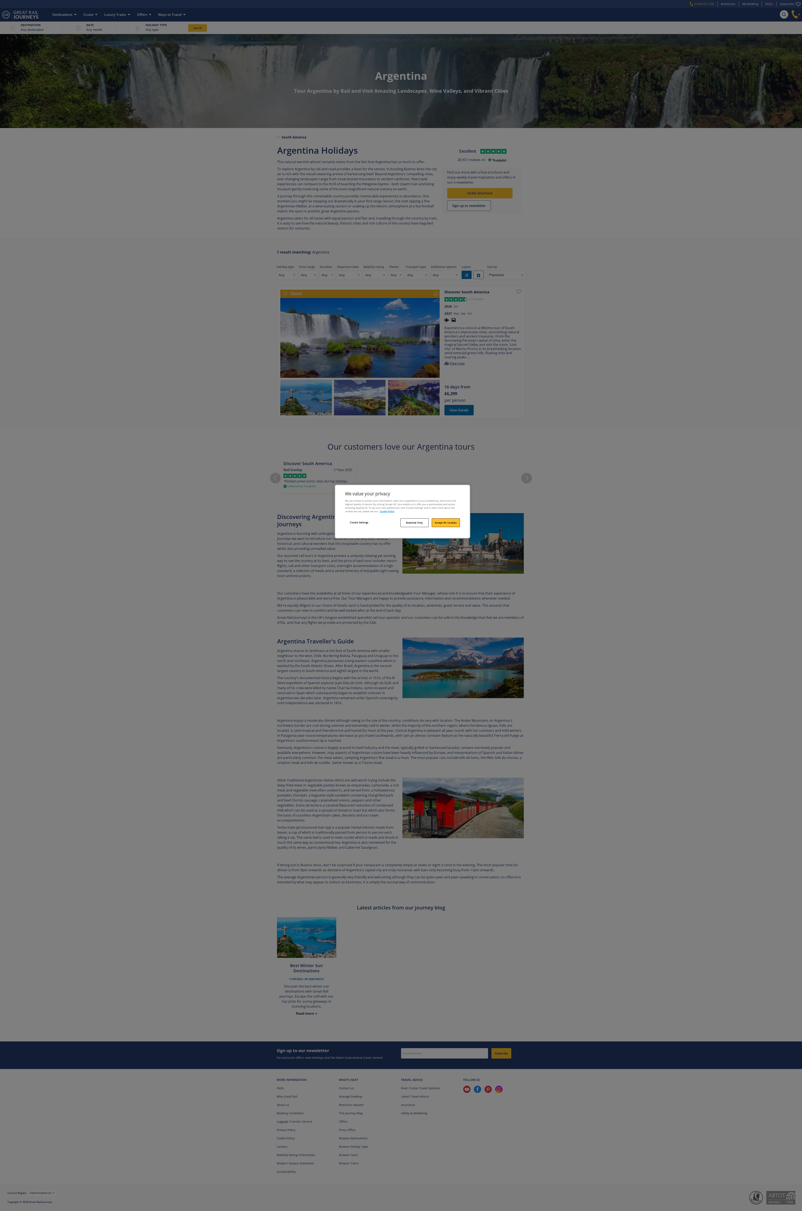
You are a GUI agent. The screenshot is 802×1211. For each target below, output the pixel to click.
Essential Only (414, 522)
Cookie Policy (387, 511)
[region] (402, 511)
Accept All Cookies (446, 522)
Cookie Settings (359, 522)
